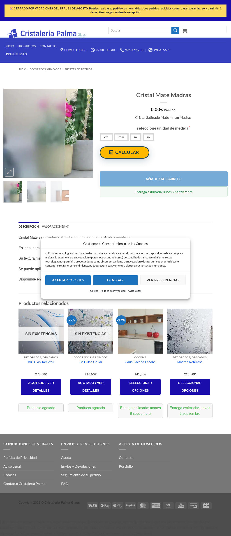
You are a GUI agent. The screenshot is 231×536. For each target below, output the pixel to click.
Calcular (127, 152)
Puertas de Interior (78, 69)
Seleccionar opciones (140, 386)
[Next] (85, 133)
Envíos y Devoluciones (78, 466)
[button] (184, 31)
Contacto (126, 457)
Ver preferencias (163, 280)
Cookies (9, 475)
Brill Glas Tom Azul (41, 362)
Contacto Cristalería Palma (24, 483)
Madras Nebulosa (190, 362)
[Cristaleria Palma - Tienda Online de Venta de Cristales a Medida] (53, 34)
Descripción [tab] (28, 226)
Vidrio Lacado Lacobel (140, 362)
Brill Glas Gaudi (91, 362)
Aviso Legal (134, 290)
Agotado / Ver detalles (41, 386)
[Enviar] (175, 30)
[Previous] (11, 133)
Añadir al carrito (164, 179)
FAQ (64, 483)
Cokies (94, 290)
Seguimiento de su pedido (81, 475)
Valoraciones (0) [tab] (55, 226)
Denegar (115, 280)
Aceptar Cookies (68, 280)
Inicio (22, 69)
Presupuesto (16, 54)
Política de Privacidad (113, 290)
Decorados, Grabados (45, 69)
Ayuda (66, 457)
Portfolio (126, 466)
